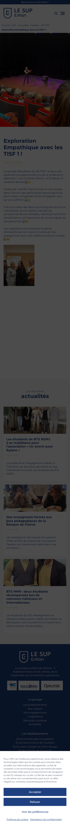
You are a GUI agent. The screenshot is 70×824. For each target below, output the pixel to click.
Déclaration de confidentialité (46, 819)
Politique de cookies (17, 819)
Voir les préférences (35, 812)
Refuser (35, 802)
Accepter (35, 792)
